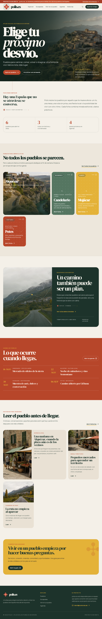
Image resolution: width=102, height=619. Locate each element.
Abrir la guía (14, 568)
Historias (70, 7)
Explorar (31, 7)
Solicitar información (90, 1)
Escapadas (39, 7)
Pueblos (43, 596)
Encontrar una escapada (32, 72)
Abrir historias (91, 424)
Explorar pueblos (10, 72)
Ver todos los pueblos (89, 166)
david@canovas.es (80, 605)
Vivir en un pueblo (51, 7)
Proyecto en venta (92, 615)
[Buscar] (83, 7)
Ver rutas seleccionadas (65, 311)
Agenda (62, 7)
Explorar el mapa (92, 7)
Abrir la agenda (89, 358)
